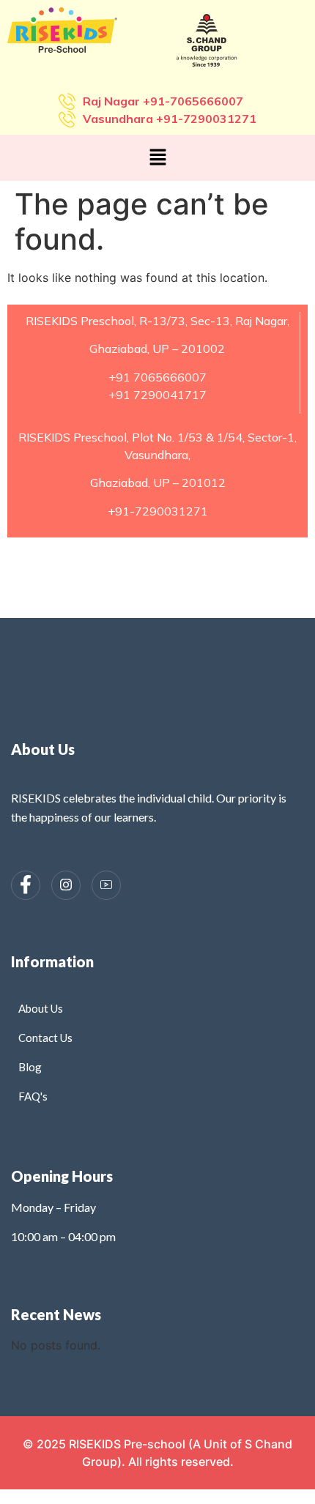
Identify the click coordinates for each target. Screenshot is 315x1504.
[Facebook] (25, 885)
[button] (157, 158)
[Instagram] (66, 885)
